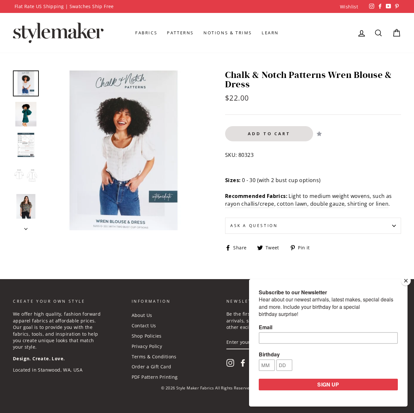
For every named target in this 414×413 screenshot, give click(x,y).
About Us (142, 315)
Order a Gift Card (151, 367)
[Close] (406, 281)
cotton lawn (292, 203)
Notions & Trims (227, 33)
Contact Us (144, 325)
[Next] (26, 227)
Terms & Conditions (154, 356)
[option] (207, 6)
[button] (319, 133)
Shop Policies (147, 336)
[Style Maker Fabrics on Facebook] (243, 363)
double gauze (327, 203)
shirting (357, 203)
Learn (270, 33)
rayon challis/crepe (249, 203)
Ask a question (254, 225)
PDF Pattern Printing (155, 377)
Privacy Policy (147, 346)
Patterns (180, 33)
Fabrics (146, 33)
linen (382, 203)
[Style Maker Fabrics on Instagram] (230, 363)
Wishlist (349, 7)
